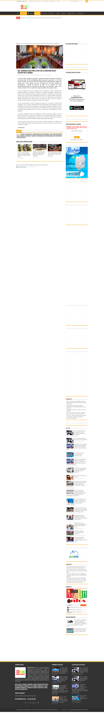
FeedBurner (81, 139)
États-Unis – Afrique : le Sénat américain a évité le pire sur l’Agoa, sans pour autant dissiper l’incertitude (76, 417)
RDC (18, 135)
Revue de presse (72, 13)
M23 (51, 134)
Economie (45, 13)
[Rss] (71, 1)
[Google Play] (78, 1)
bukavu (22, 134)
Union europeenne (21, 137)
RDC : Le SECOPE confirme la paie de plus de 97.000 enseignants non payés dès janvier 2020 (80, 670)
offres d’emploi (46, 1)
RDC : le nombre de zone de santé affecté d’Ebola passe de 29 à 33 (54, 154)
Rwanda (22, 135)
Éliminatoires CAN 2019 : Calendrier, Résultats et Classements (79, 532)
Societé (51, 13)
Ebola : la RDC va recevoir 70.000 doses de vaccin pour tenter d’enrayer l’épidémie (60, 679)
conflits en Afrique (37, 134)
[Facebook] (72, 1)
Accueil (18, 13)
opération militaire (57, 134)
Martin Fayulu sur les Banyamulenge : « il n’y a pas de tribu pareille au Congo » (60, 699)
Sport (64, 13)
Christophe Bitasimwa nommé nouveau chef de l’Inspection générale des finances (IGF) (80, 630)
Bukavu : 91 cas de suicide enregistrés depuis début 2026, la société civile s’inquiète (39, 153)
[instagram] (76, 1)
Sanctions (28, 135)
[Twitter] (74, 1)
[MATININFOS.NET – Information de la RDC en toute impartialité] (24, 6)
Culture (58, 13)
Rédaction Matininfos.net (23, 75)
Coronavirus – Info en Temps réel (35, 1)
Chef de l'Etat (28, 134)
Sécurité (37, 13)
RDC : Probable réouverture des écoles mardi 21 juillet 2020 (84, 678)
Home (18, 43)
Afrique (58, 1)
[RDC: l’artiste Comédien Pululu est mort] (70, 477)
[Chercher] (87, 1)
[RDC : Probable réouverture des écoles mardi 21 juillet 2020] (70, 440)
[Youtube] (75, 1)
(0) (32, 166)
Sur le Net (69, 399)
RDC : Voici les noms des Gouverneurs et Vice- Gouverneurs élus (79, 454)
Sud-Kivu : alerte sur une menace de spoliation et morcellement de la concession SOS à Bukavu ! (60, 670)
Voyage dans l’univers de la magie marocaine (76, 409)
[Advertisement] (70, 7)
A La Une (24, 13)
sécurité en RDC (41, 135)
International (52, 1)
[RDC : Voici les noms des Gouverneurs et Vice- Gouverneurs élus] (70, 454)
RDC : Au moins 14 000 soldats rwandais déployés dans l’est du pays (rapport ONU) (24, 154)
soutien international (50, 135)
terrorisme (59, 135)
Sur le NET (69, 564)
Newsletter (81, 13)
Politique (31, 13)
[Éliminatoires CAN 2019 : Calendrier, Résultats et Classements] (70, 532)
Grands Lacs (45, 134)
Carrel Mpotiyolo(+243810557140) (81, 709)
